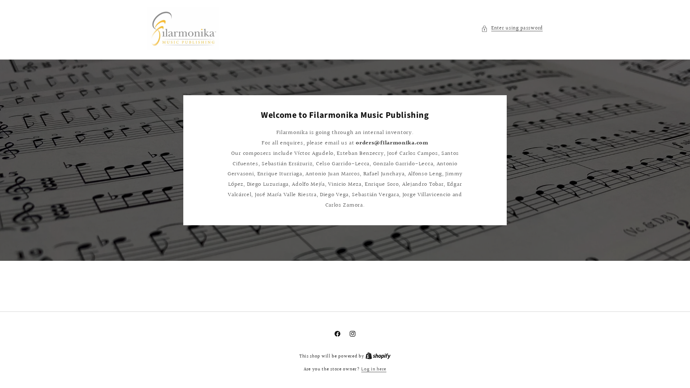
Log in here (373, 369)
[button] (512, 28)
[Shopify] (378, 356)
